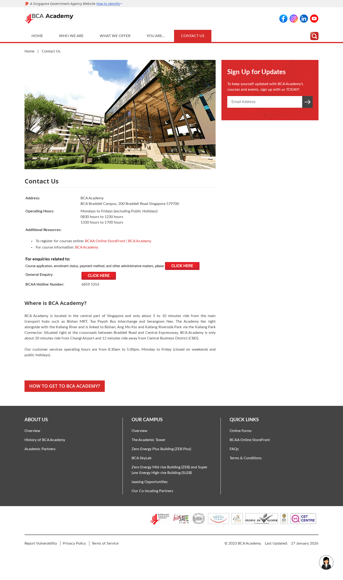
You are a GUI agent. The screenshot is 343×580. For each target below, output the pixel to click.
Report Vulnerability (40, 543)
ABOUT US (36, 420)
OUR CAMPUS (147, 420)
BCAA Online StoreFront (250, 440)
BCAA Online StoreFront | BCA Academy (118, 241)
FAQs (234, 449)
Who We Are (71, 36)
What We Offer (115, 36)
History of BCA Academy (44, 440)
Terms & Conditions (246, 458)
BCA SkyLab (141, 458)
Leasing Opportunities (150, 482)
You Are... (156, 36)
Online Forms (241, 431)
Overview (32, 431)
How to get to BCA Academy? (64, 386)
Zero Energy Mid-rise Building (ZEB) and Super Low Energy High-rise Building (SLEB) (169, 470)
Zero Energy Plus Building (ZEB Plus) (161, 449)
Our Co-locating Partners (152, 491)
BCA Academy (86, 247)
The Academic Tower (148, 440)
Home (37, 36)
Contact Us (192, 36)
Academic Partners (40, 449)
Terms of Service (105, 543)
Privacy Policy (74, 543)
